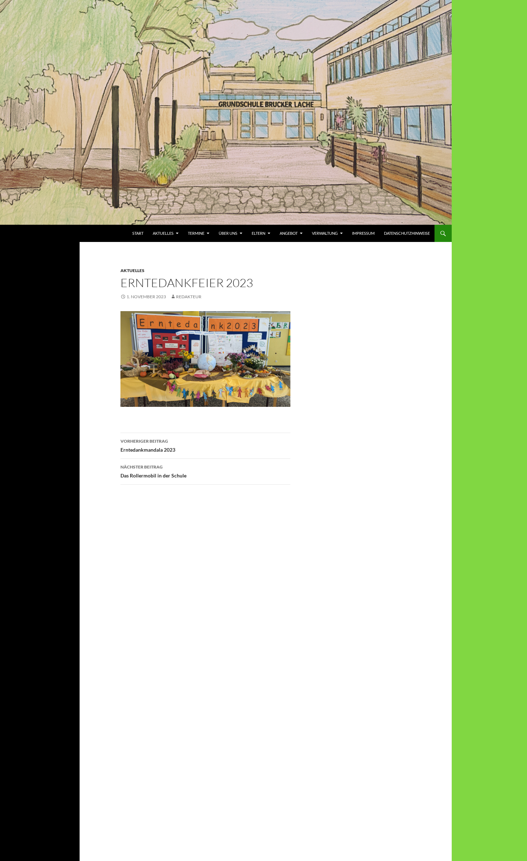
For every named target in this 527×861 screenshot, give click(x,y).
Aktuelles (163, 233)
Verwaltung (325, 233)
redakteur (188, 296)
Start (137, 233)
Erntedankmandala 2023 (147, 445)
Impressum (363, 233)
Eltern (258, 233)
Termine (196, 233)
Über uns (228, 233)
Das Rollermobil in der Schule (153, 471)
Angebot (289, 233)
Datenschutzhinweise (407, 233)
